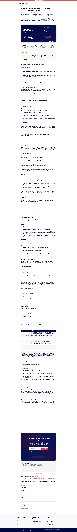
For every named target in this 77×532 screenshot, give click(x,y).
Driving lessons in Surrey (20, 521)
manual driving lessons (31, 233)
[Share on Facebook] (35, 473)
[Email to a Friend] (38, 473)
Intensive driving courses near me (37, 520)
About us (48, 518)
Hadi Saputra (23, 482)
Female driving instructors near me (37, 518)
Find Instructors (44, 448)
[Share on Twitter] (37, 473)
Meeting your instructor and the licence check (30, 55)
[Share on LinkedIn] (41, 473)
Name (22, 493)
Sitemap (48, 517)
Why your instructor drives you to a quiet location (31, 56)
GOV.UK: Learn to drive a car (26, 464)
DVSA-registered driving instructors (48, 403)
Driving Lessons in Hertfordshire (22, 524)
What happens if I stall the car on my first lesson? (30, 428)
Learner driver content (50, 524)
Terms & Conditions (50, 521)
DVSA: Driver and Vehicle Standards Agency (28, 465)
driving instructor (35, 476)
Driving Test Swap (40, 0)
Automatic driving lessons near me (37, 521)
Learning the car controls (27, 59)
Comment (22, 490)
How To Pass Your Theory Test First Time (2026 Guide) (47, 478)
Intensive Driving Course (56, 7)
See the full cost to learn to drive (38, 457)
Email (22, 497)
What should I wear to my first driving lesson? (29, 425)
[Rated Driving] (22, 3)
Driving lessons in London (21, 517)
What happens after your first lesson (45, 57)
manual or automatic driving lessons (30, 236)
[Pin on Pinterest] (40, 473)
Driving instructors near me (36, 517)
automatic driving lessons (45, 304)
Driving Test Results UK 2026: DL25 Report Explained (29, 478)
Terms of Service (38, 530)
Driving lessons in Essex (20, 520)
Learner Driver (28, 476)
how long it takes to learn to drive (38, 394)
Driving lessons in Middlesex (21, 523)
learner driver (38, 476)
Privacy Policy (33, 530)
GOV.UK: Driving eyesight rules (27, 466)
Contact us (48, 520)
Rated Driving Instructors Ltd (48, 529)
